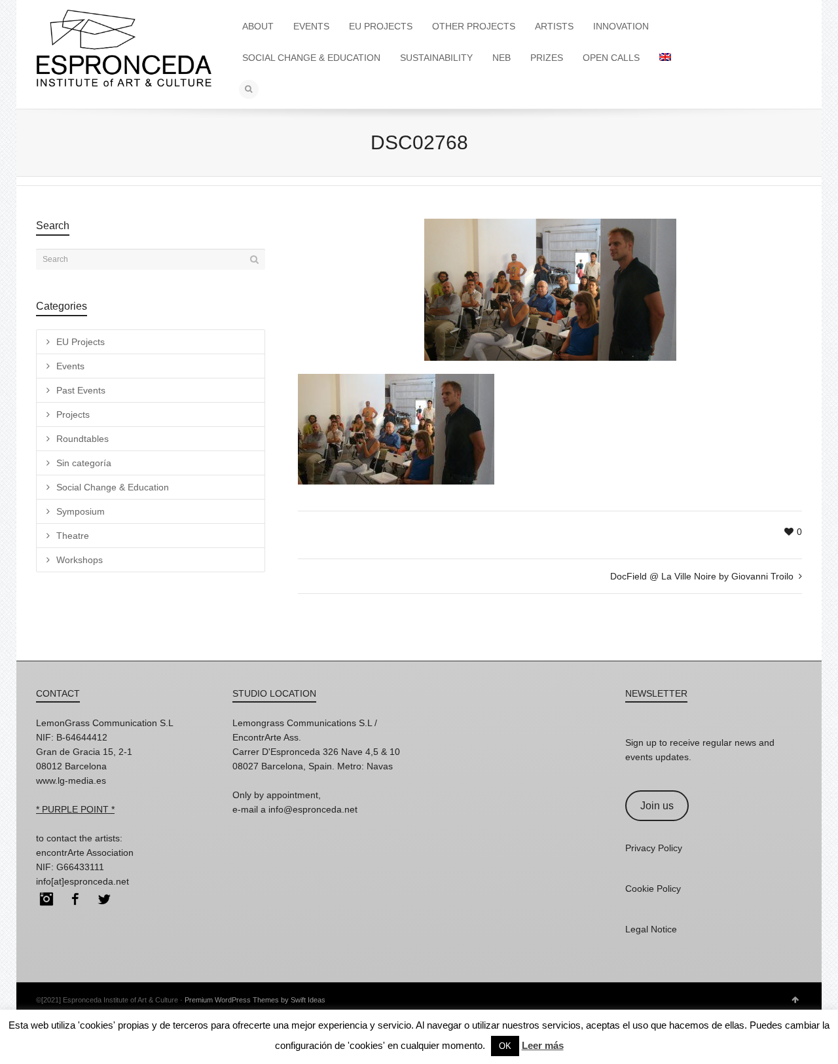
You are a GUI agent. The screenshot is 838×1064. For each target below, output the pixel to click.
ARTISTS (554, 26)
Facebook (75, 899)
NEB (501, 57)
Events (70, 366)
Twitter (104, 899)
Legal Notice (651, 929)
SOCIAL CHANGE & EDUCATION (311, 57)
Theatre (72, 535)
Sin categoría (83, 463)
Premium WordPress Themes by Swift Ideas (255, 1000)
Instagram (46, 899)
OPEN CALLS (611, 57)
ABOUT (258, 26)
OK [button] (505, 1046)
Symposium (80, 511)
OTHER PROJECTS (473, 26)
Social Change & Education (112, 487)
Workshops (79, 560)
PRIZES (546, 57)
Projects (73, 414)
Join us (657, 805)
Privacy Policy (653, 848)
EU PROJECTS (380, 26)
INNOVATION (621, 26)
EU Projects (80, 342)
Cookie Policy (653, 888)
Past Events (80, 390)
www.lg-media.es (71, 780)
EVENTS (311, 26)
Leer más (543, 1045)
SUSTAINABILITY (436, 57)
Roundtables (82, 438)
